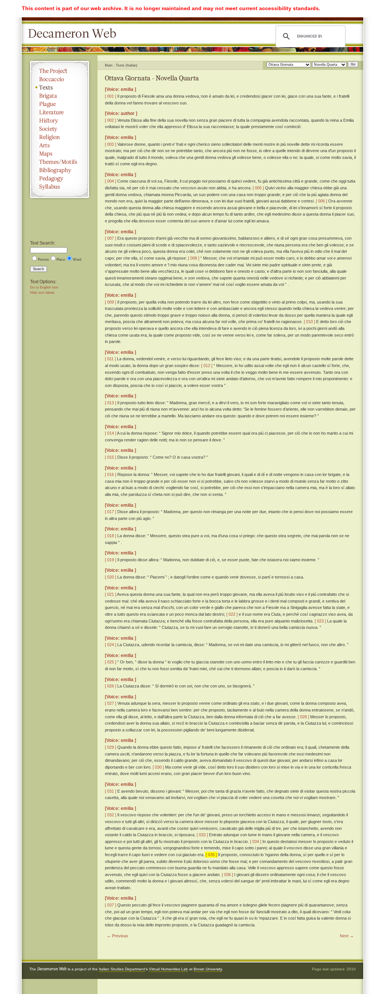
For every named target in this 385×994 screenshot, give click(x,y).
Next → (347, 936)
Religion (59, 137)
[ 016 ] (110, 474)
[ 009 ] (110, 302)
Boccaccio (59, 79)
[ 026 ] (110, 686)
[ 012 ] (206, 365)
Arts (59, 145)
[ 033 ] (202, 834)
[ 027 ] (110, 703)
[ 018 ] (110, 535)
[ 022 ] (232, 614)
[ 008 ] (193, 258)
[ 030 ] (158, 767)
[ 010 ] (309, 321)
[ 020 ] (110, 577)
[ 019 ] (110, 559)
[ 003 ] (110, 144)
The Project (59, 71)
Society (59, 129)
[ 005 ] (258, 188)
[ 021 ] (110, 594)
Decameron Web (74, 33)
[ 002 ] (110, 120)
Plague (59, 104)
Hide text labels (42, 293)
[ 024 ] (110, 644)
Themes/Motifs (59, 162)
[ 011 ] (110, 359)
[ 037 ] (110, 905)
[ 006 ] (321, 201)
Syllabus (59, 187)
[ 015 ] (110, 457)
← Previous (117, 936)
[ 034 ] (255, 841)
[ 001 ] (110, 96)
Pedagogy (59, 178)
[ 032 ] (110, 815)
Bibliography (59, 170)
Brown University (208, 969)
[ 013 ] (110, 402)
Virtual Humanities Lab (168, 969)
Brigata (59, 96)
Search (38, 269)
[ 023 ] (320, 621)
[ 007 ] (110, 238)
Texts (59, 87)
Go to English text (44, 287)
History (59, 120)
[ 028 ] (303, 717)
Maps (59, 154)
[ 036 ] (227, 874)
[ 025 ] (110, 662)
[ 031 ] (110, 791)
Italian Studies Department (122, 969)
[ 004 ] (110, 181)
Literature (59, 112)
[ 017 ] (110, 511)
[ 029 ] (110, 747)
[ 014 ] (110, 433)
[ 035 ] (211, 854)
